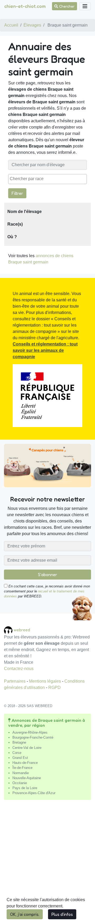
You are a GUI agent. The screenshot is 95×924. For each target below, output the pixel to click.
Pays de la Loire (24, 788)
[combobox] (47, 179)
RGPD (54, 687)
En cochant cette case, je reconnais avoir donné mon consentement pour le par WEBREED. (47, 591)
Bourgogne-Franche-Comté (32, 737)
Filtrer (17, 193)
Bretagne (19, 742)
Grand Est (20, 758)
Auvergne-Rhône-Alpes (30, 732)
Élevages (32, 25)
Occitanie (19, 783)
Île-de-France (22, 768)
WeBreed (21, 629)
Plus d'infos (62, 914)
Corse (16, 753)
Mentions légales (45, 681)
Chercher (66, 6)
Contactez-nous (19, 668)
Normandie (20, 773)
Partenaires (15, 681)
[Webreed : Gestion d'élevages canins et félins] (8, 629)
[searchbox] (47, 179)
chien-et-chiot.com (25, 6)
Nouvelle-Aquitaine (26, 778)
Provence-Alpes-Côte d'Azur (33, 793)
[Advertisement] (47, 864)
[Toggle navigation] (85, 6)
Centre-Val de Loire (26, 748)
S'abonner (47, 574)
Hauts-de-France (25, 763)
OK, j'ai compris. (24, 914)
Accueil (11, 25)
